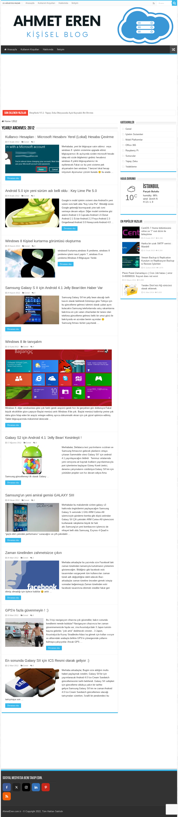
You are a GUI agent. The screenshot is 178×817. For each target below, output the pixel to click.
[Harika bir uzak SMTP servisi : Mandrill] (131, 248)
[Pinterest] (46, 787)
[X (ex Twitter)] (16, 787)
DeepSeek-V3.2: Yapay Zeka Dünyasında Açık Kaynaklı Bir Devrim (61, 112)
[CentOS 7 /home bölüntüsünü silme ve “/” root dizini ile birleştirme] (131, 232)
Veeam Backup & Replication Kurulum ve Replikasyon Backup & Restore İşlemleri (157, 260)
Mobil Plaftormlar (134, 139)
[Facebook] (7, 787)
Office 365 (131, 145)
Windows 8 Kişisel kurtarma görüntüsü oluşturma (43, 241)
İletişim (75, 3)
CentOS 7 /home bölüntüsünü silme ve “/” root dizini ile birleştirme (156, 231)
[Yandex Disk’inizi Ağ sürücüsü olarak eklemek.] (131, 290)
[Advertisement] (89, 80)
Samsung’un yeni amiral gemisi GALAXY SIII (39, 495)
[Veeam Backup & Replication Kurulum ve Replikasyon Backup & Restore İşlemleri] (131, 262)
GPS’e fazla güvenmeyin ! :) (26, 610)
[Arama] (174, 3)
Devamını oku (13, 178)
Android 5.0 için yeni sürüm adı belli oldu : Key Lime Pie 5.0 (51, 191)
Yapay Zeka (131, 161)
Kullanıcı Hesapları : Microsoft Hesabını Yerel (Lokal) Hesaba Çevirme (59, 137)
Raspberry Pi (132, 150)
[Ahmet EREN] (89, 25)
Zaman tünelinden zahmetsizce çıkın (33, 553)
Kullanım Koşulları (46, 3)
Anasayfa (30, 3)
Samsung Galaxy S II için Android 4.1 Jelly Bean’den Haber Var (54, 288)
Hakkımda (63, 3)
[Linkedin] (36, 787)
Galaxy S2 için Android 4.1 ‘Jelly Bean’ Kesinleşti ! (43, 438)
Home (7, 121)
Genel (26, 142)
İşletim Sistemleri (134, 134)
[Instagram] (26, 787)
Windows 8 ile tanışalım (23, 342)
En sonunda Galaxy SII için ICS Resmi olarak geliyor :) (47, 660)
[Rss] (153, 3)
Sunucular (131, 156)
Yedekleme (131, 166)
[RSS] (7, 796)
